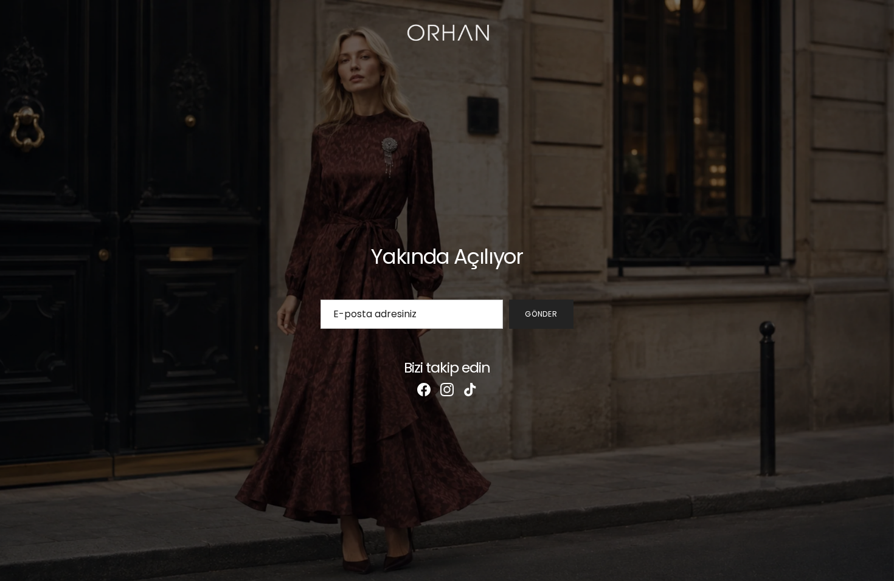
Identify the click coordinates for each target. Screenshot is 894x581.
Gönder (541, 314)
